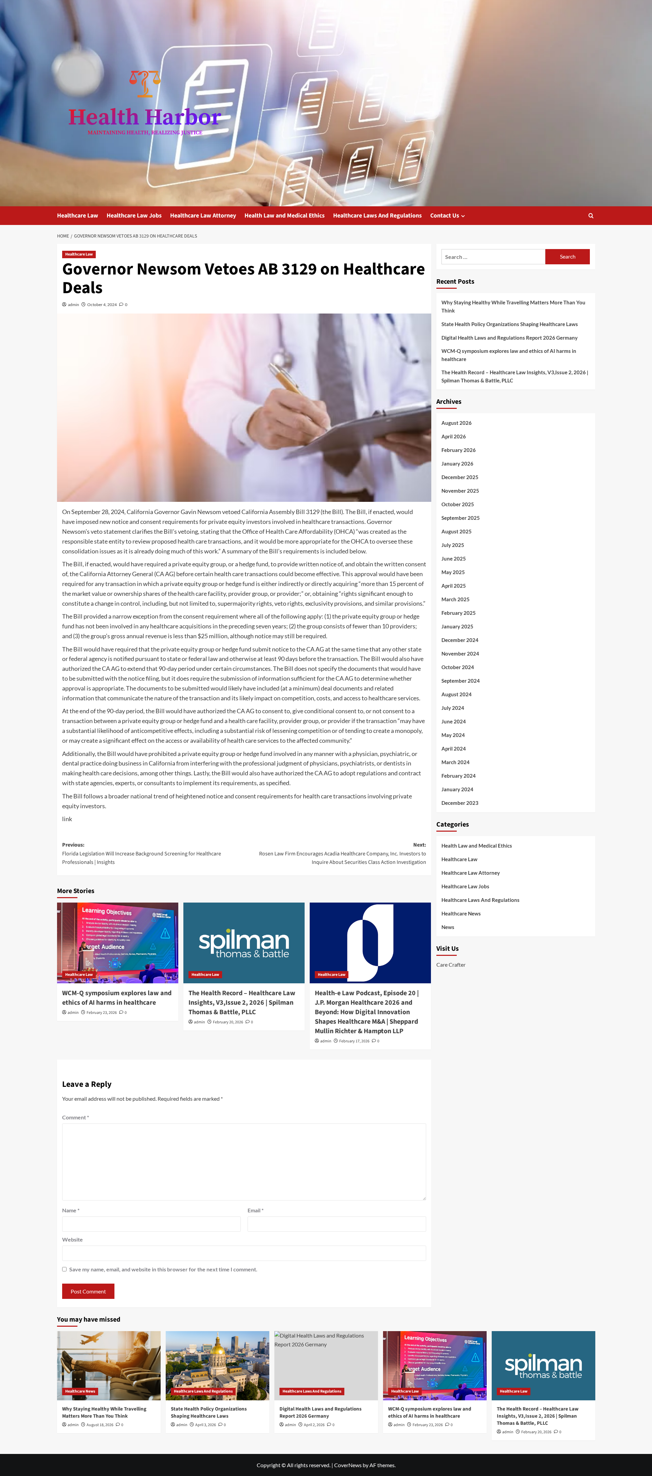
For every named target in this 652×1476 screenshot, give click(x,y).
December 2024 (459, 640)
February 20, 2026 (228, 1022)
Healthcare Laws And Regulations (377, 215)
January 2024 (457, 790)
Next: (342, 853)
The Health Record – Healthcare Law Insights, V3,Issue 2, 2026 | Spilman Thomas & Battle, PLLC (241, 1002)
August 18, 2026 (100, 1425)
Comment (75, 1117)
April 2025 (453, 586)
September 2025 (460, 518)
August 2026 (456, 423)
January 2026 (457, 464)
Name (70, 1210)
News (447, 927)
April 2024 (453, 749)
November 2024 (460, 654)
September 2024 (460, 681)
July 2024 (452, 708)
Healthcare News (461, 913)
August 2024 (456, 695)
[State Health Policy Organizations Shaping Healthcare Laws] (217, 1365)
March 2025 (455, 600)
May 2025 (453, 572)
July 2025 (452, 545)
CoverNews (348, 1465)
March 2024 (455, 762)
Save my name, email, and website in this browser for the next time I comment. (163, 1269)
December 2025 (459, 477)
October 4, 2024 (102, 304)
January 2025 (457, 627)
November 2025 (460, 491)
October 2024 (457, 667)
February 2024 (458, 776)
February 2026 (458, 450)
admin (73, 304)
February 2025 (458, 613)
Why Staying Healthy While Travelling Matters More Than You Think (513, 306)
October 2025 (457, 505)
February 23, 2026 (102, 1013)
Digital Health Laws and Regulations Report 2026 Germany (509, 338)
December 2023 (459, 803)
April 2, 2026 (314, 1425)
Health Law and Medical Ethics (284, 215)
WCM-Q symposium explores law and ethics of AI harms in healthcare (116, 997)
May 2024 (453, 735)
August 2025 (456, 532)
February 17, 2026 (354, 1041)
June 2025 (453, 559)
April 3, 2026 (205, 1425)
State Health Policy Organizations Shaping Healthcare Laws (509, 324)
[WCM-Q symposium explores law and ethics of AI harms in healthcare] (117, 943)
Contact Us (444, 215)
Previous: (141, 853)
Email (256, 1210)
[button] (591, 216)
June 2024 (453, 722)
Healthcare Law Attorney (203, 215)
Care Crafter (451, 964)
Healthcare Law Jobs (134, 215)
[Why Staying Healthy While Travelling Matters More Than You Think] (109, 1365)
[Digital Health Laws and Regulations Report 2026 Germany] (326, 1365)
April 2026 (453, 437)
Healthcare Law (77, 215)
